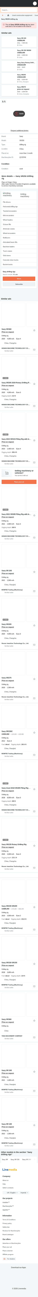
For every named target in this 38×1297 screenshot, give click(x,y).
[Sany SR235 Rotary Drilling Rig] (19, 830)
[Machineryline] (8, 15)
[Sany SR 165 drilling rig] (19, 1109)
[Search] (35, 10)
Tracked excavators (10, 211)
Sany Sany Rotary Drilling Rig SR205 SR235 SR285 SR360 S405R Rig (26, 62)
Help (4, 1184)
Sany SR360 (6, 329)
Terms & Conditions (9, 1219)
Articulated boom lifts (10, 242)
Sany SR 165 (7, 1124)
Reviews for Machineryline (11, 1231)
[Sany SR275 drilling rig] (19, 663)
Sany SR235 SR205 (9, 906)
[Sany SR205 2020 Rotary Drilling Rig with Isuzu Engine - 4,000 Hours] (19, 368)
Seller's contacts (8, 1188)
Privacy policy (7, 1223)
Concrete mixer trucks (10, 260)
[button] (35, 3)
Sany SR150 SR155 (9, 963)
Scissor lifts (7, 224)
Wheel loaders (8, 220)
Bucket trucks (8, 264)
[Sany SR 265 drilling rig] (19, 1056)
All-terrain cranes (9, 229)
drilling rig (22, 144)
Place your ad (19, 482)
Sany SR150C (7, 731)
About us (5, 1180)
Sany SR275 (21, 87)
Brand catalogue (8, 1234)
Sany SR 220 (21, 38)
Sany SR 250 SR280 (24, 50)
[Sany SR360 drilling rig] (19, 315)
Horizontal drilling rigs (10, 206)
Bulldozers (6, 238)
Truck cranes (7, 251)
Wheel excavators (9, 233)
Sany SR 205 (7, 571)
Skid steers (7, 255)
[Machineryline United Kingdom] (15, 3)
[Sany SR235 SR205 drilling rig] (19, 891)
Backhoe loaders (9, 247)
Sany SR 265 (7, 1070)
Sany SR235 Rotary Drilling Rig (14, 844)
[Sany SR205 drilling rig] (19, 610)
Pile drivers (7, 202)
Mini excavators (8, 215)
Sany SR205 (21, 75)
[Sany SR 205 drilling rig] (19, 556)
